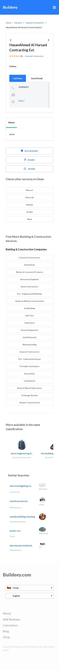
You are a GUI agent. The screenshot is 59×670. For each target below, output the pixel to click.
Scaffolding (29, 308)
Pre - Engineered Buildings (29, 294)
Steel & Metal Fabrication (29, 388)
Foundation (29, 381)
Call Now (17, 78)
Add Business (11, 619)
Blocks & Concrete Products (29, 272)
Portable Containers (29, 366)
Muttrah (29, 197)
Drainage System (29, 395)
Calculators (10, 625)
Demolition (29, 265)
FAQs (6, 637)
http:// (21, 100)
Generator (29, 323)
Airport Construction (29, 402)
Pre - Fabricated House (29, 359)
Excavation (29, 373)
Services (18, 22)
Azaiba (29, 212)
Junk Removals (30, 337)
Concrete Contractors (29, 257)
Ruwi (29, 219)
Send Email (37, 78)
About (7, 613)
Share (31, 160)
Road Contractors (29, 286)
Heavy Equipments (29, 330)
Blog (6, 631)
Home (8, 22)
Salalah (29, 204)
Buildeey (10, 7)
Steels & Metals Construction (29, 301)
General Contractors (34, 22)
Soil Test (29, 315)
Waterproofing (29, 344)
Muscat (29, 190)
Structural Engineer (29, 279)
